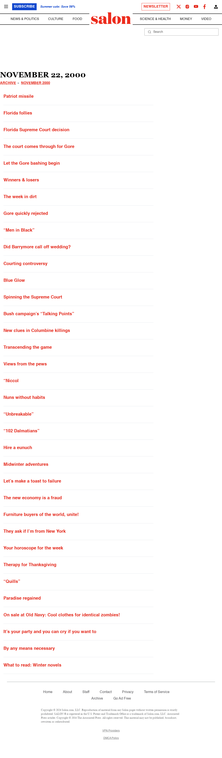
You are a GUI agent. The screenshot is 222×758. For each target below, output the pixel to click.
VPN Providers (111, 731)
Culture (55, 19)
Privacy (128, 692)
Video (206, 19)
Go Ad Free (122, 698)
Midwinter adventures (25, 465)
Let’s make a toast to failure (32, 481)
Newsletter (156, 6)
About (67, 692)
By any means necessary (29, 649)
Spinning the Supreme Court (32, 297)
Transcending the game (27, 347)
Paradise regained (22, 598)
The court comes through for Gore (38, 147)
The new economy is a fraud (32, 498)
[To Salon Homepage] (111, 18)
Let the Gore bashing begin (31, 163)
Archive (8, 83)
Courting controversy (25, 264)
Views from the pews (25, 364)
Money (186, 19)
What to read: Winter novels (32, 665)
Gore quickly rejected (25, 214)
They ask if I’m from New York (34, 531)
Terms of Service (157, 692)
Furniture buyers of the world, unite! (41, 515)
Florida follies (17, 113)
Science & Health (155, 19)
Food (77, 19)
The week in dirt (20, 197)
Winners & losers (21, 180)
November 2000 (35, 83)
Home (47, 692)
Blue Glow (14, 281)
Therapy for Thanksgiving (29, 565)
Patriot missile (18, 97)
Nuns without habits (24, 398)
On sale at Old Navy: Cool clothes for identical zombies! (61, 615)
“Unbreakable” (18, 414)
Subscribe (24, 6)
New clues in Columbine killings (36, 331)
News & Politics (25, 19)
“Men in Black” (18, 230)
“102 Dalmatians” (21, 431)
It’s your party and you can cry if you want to (49, 632)
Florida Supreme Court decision (36, 130)
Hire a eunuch (17, 448)
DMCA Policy (111, 738)
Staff (85, 692)
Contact (106, 692)
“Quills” (11, 582)
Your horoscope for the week (33, 548)
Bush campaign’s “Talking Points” (38, 314)
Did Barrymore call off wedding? (37, 247)
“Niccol (11, 381)
